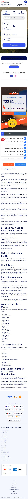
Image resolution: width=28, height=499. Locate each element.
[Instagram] (15, 75)
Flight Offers (14, 485)
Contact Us (14, 483)
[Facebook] (11, 75)
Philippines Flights (5, 452)
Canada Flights (4, 438)
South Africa (20, 410)
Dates (7, 33)
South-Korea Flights (5, 456)
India (19, 416)
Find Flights (14, 45)
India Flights (4, 444)
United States (19, 413)
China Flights (4, 440)
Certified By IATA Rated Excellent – (22, 5)
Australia (9, 406)
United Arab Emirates (14, 420)
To (6, 27)
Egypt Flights (4, 442)
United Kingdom (19, 406)
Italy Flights (3, 448)
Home (14, 481)
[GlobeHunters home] (5, 2)
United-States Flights (5, 460)
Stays (14, 13)
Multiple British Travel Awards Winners (6, 5)
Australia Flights (4, 430)
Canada (11, 416)
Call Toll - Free (20, 164)
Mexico (9, 413)
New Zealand (10, 410)
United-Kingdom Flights (6, 458)
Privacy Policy (14, 493)
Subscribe (14, 67)
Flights (6, 13)
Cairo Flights (4, 436)
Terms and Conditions (14, 489)
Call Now (9, 113)
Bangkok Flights (4, 432)
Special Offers (14, 487)
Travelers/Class (9, 38)
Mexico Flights (4, 450)
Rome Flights (4, 454)
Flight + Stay (21, 13)
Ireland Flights (4, 446)
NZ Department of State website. (14, 301)
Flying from (8, 22)
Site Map (14, 491)
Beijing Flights (4, 434)
